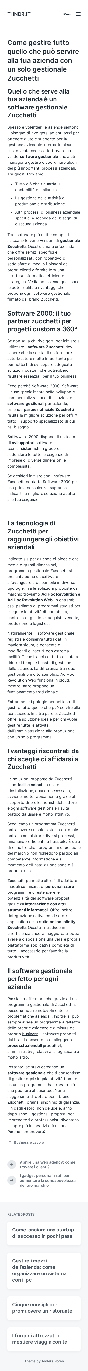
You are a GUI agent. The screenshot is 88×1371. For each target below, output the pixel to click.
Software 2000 (46, 385)
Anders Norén (53, 1361)
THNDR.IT (19, 14)
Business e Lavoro (29, 1142)
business (30, 1033)
